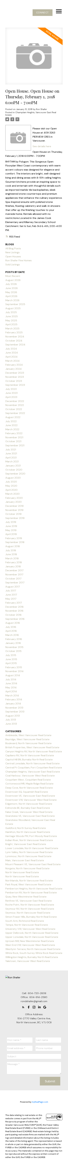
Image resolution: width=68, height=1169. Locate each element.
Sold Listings (12, 264)
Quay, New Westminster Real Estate (25, 896)
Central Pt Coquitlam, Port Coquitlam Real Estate (33, 767)
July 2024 (11, 348)
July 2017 (10, 590)
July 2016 (10, 627)
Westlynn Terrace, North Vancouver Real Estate (32, 949)
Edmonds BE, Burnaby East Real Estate (27, 808)
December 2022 (14, 401)
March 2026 (12, 300)
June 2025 (11, 316)
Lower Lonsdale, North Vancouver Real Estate (31, 848)
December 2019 (14, 506)
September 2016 (15, 619)
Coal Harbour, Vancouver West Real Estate (30, 775)
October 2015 (13, 651)
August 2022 (12, 417)
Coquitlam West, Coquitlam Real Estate (28, 779)
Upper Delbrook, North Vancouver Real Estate (31, 933)
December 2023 (14, 372)
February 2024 (14, 364)
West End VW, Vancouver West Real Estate (30, 945)
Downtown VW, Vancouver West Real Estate (31, 800)
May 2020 (11, 485)
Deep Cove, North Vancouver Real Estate (29, 787)
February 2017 (13, 602)
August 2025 (13, 308)
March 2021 (12, 461)
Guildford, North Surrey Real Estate (25, 828)
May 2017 (10, 598)
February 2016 (13, 639)
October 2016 (13, 614)
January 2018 (13, 566)
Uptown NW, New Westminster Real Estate (29, 941)
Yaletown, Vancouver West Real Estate (27, 961)
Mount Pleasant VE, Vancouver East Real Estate (33, 864)
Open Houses (13, 256)
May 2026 (11, 292)
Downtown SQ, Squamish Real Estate (26, 791)
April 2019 (11, 534)
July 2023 (11, 389)
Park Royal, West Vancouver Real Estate (28, 884)
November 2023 (14, 377)
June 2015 (11, 659)
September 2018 (14, 542)
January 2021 (13, 465)
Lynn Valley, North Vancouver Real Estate (29, 852)
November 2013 (14, 707)
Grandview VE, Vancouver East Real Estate (30, 816)
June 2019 (11, 526)
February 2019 (13, 538)
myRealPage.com (40, 1102)
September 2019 (15, 518)
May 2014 (11, 687)
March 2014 (12, 695)
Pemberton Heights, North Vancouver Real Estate (33, 888)
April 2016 (11, 631)
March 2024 (12, 360)
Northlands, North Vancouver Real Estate (29, 880)
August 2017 (12, 586)
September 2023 (15, 385)
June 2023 (11, 393)
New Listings (12, 252)
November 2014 (14, 671)
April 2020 (11, 490)
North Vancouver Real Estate (22, 872)
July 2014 (10, 679)
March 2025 (12, 328)
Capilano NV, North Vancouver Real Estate (29, 755)
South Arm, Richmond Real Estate (24, 921)
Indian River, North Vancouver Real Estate (29, 840)
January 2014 (13, 703)
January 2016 (13, 643)
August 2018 (12, 546)
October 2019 (13, 514)
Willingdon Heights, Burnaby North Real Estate (31, 957)
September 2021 (14, 445)
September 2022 (15, 413)
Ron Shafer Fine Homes (18, 260)
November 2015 (14, 647)
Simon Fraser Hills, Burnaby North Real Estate (31, 916)
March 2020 (12, 493)
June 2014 (11, 683)
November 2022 (14, 405)
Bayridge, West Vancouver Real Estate (27, 739)
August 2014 (12, 675)
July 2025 (11, 312)
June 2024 (11, 352)
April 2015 (11, 663)
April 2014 (11, 691)
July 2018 (10, 550)
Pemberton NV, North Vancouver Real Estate (31, 892)
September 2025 (15, 304)
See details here (42, 146)
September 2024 (15, 344)
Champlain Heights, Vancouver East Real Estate (30, 113)
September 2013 (14, 711)
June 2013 (11, 723)
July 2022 (11, 421)
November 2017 (14, 574)
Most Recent (12, 276)
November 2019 (14, 510)
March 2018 (12, 558)
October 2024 (13, 340)
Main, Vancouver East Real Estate (24, 860)
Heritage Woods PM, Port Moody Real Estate (31, 836)
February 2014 (13, 699)
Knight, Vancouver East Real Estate (25, 844)
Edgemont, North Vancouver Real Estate (28, 803)
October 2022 (13, 409)
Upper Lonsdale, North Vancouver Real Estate (31, 937)
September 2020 (15, 473)
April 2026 (11, 296)
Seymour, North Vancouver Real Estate (27, 912)
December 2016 (14, 606)
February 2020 (14, 498)
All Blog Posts (13, 248)
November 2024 (14, 336)
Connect (42, 12)
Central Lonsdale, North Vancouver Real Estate (32, 763)
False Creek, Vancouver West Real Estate (29, 812)
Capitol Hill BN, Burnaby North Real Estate (29, 759)
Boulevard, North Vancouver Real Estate (28, 743)
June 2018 (11, 554)
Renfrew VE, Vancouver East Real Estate (28, 900)
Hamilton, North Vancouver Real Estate (27, 832)
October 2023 (13, 381)
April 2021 (11, 457)
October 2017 (13, 578)
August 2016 (12, 623)
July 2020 (11, 481)
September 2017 (15, 582)
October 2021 (13, 441)
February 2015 (13, 667)
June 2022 (11, 425)
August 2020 (13, 477)
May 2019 (10, 530)
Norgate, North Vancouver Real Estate (27, 868)
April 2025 (11, 324)
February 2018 (13, 562)
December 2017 (14, 570)
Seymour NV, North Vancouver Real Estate (29, 908)
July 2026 (11, 284)
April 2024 (11, 356)
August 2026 (13, 280)
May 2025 (11, 320)
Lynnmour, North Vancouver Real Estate (28, 856)
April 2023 (11, 397)
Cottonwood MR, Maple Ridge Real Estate (29, 783)
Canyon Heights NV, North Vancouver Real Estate (33, 751)
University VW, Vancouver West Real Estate (30, 929)
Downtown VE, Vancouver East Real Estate (30, 795)
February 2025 (14, 332)
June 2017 (11, 594)
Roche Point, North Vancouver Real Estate (29, 904)
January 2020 (13, 501)
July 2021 (10, 449)
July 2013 (10, 719)
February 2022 (13, 433)
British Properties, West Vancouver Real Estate (32, 747)
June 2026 (11, 288)
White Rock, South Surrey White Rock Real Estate (33, 953)
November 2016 (14, 610)
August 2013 (12, 715)
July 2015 (10, 655)
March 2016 (12, 635)
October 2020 (13, 469)
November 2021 (14, 437)
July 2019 (10, 522)
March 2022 (12, 429)
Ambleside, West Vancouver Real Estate (28, 735)
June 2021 (11, 453)
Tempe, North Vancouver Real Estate (26, 924)
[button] (42, 12)
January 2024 (13, 368)
